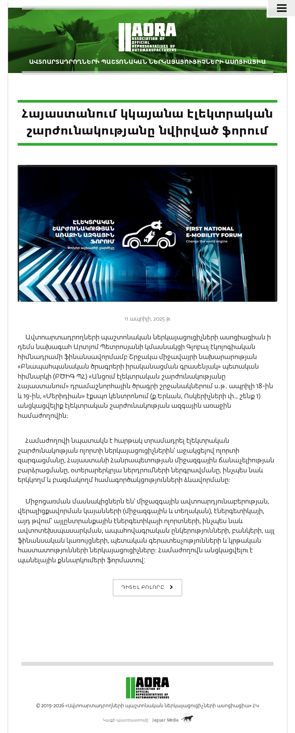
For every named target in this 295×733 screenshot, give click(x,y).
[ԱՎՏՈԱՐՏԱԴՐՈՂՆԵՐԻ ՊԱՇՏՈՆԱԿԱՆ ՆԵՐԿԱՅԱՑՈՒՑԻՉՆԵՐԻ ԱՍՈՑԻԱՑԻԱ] (147, 40)
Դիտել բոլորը (143, 587)
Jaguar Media (165, 720)
